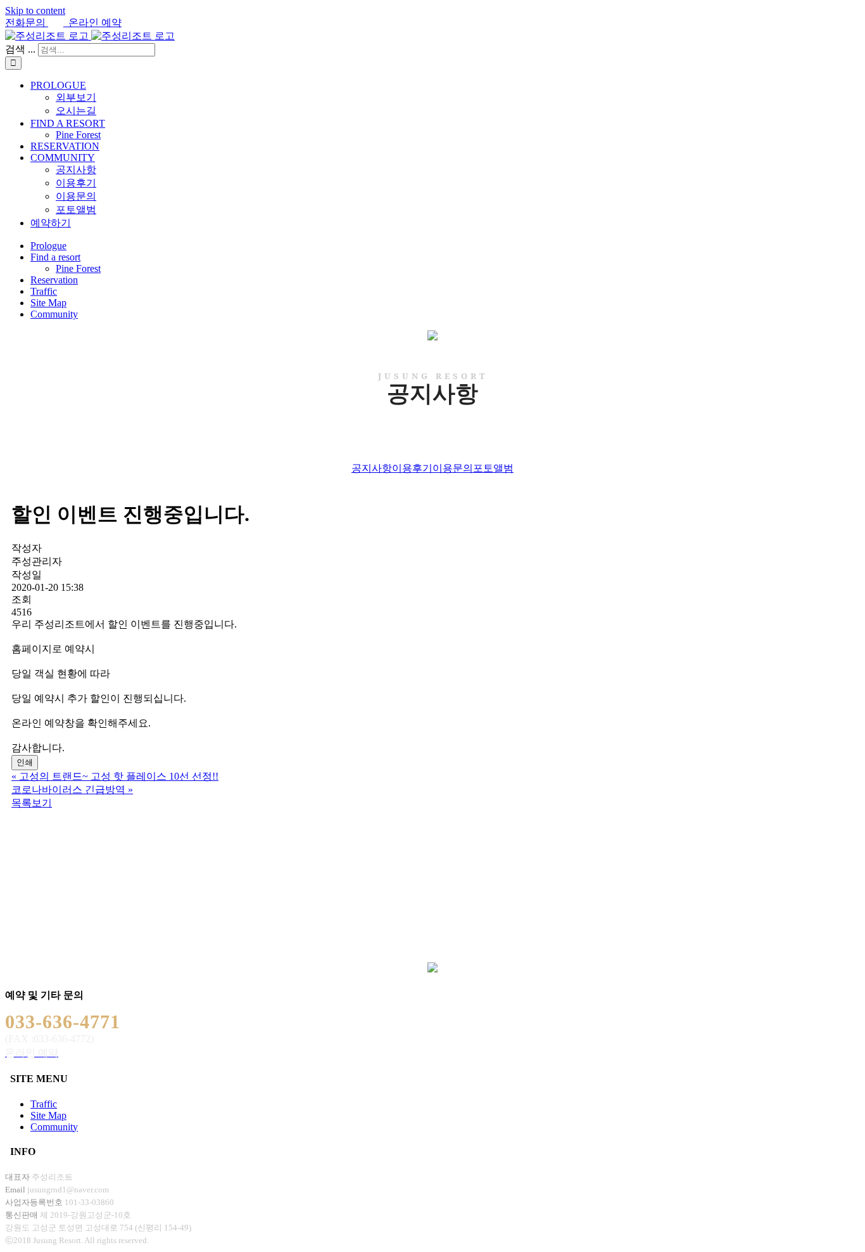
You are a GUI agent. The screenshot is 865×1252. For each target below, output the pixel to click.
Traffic (43, 1104)
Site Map (48, 1115)
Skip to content (35, 10)
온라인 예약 (92, 22)
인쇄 (24, 762)
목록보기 (31, 802)
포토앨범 (493, 468)
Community (54, 1126)
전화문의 (26, 22)
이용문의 (452, 468)
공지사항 (371, 468)
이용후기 (412, 468)
